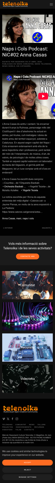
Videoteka (7, 430)
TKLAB (18, 430)
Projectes (7, 427)
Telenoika (7, 425)
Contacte (29, 430)
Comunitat (20, 425)
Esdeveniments (23, 427)
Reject (27, 470)
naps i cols (28, 218)
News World (8, 66)
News (31, 425)
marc (18, 218)
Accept (27, 462)
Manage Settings (27, 477)
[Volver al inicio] (15, 4)
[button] (51, 4)
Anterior (8, 228)
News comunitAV (25, 64)
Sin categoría (23, 66)
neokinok (20, 62)
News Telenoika (43, 64)
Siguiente (46, 228)
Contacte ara (28, 256)
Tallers (41, 425)
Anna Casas (8, 218)
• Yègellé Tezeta (30, 190)
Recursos (39, 427)
